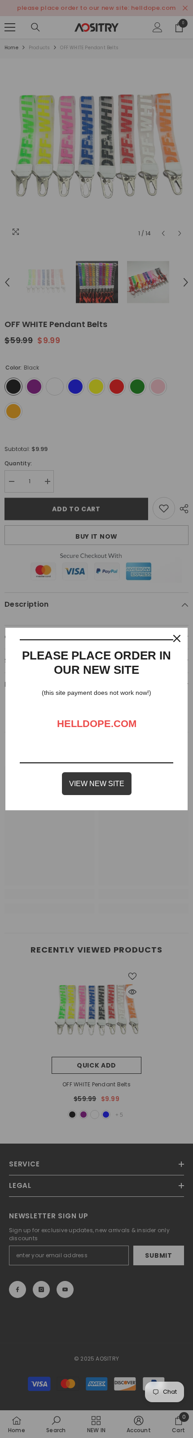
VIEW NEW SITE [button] (96, 783)
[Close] (177, 638)
